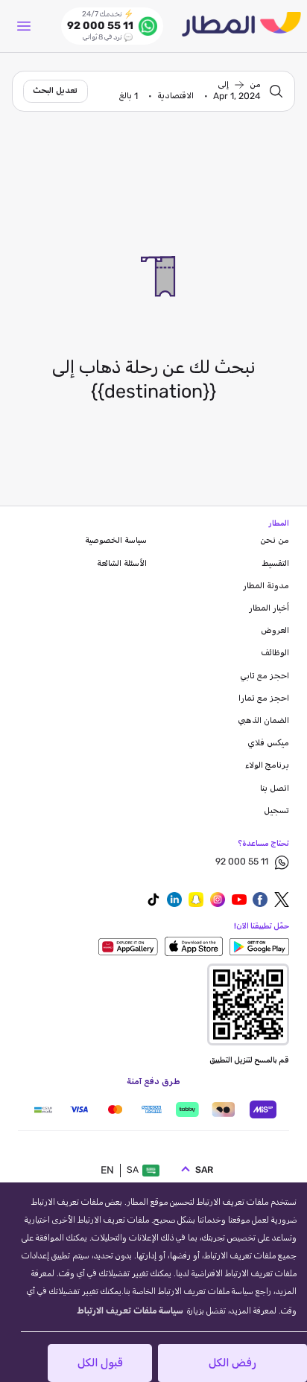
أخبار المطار (269, 608)
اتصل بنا (274, 788)
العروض (275, 630)
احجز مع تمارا (263, 698)
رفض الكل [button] (232, 1363)
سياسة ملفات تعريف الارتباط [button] (130, 1311)
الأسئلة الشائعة (122, 563)
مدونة (266, 586)
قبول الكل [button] (100, 1363)
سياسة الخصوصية (116, 540)
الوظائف (275, 653)
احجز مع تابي (264, 676)
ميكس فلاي (268, 743)
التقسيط (275, 563)
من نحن (274, 540)
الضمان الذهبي (263, 721)
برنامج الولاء (267, 765)
